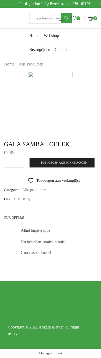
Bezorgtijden (39, 49)
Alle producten (31, 64)
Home (34, 35)
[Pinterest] (19, 199)
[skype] (28, 199)
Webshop (51, 35)
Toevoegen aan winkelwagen (64, 162)
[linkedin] (23, 199)
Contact (61, 49)
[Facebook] (14, 199)
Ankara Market (51, 327)
